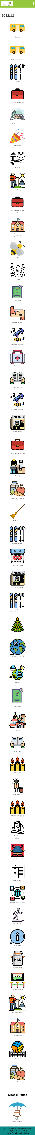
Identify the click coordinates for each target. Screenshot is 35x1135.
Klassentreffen (17, 1094)
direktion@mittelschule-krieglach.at (17, 1133)
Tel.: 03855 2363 (21, 1131)
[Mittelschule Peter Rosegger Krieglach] (7, 3)
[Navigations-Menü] (31, 3)
